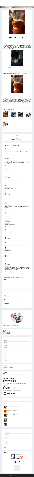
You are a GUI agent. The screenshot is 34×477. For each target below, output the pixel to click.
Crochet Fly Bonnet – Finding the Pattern (13, 414)
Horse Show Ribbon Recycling (11, 418)
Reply (5, 154)
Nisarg (25, 475)
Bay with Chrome (6, 434)
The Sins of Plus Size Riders (11, 423)
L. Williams (8, 229)
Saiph (7, 264)
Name (5, 291)
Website (5, 299)
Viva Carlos (5, 445)
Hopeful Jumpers (6, 440)
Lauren (8, 194)
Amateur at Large (6, 432)
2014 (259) (5, 353)
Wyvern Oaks (5, 447)
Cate (7, 213)
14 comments (24, 38)
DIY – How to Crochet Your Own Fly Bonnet (13, 406)
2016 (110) (5, 350)
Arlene (8, 177)
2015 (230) (5, 352)
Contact (5, 439)
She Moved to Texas (6, 1)
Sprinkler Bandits (6, 444)
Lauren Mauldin (17, 38)
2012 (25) (5, 357)
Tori (7, 247)
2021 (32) (5, 342)
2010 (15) (5, 360)
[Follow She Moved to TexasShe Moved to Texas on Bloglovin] (9, 367)
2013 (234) (5, 355)
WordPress (19, 475)
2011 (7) (5, 358)
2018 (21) (5, 347)
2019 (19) (5, 345)
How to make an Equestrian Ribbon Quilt (13, 410)
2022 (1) (5, 340)
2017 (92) (5, 348)
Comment (5, 279)
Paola (7, 256)
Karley (7, 221)
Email (5, 295)
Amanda (8, 238)
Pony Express (6, 442)
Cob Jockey (5, 437)
